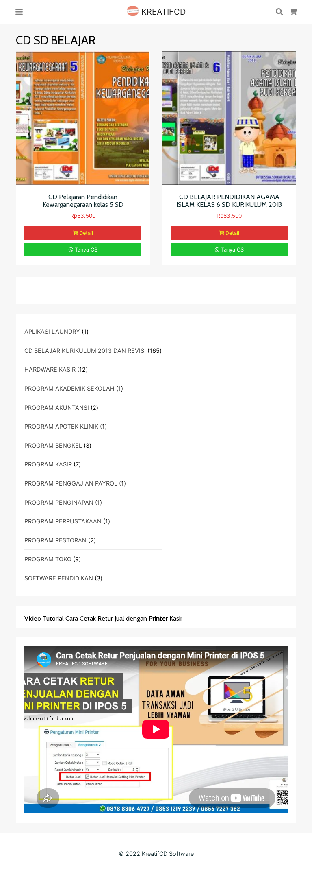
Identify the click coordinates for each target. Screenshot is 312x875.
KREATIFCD (162, 12)
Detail (86, 233)
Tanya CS (85, 250)
